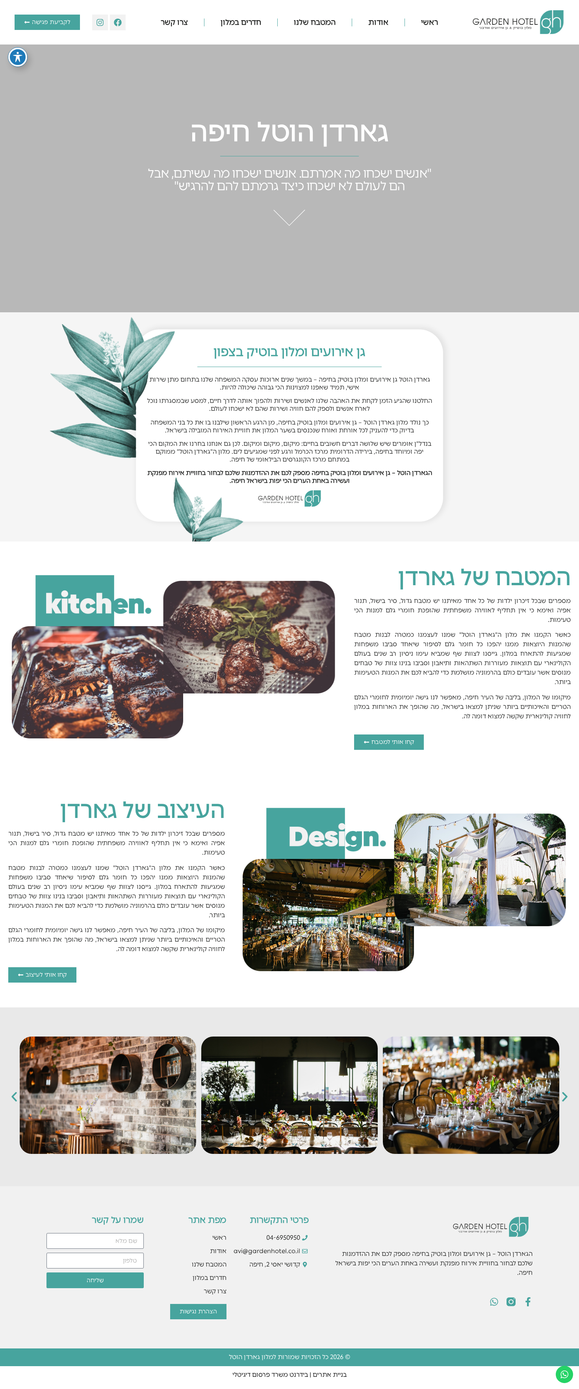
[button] (14, 1096)
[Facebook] (118, 22)
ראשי (429, 22)
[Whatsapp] (494, 1301)
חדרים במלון (241, 22)
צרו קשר (174, 22)
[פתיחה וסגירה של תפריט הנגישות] (17, 57)
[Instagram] (100, 22)
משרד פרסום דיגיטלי (260, 1374)
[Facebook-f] (528, 1301)
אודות (378, 22)
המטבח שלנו (315, 22)
